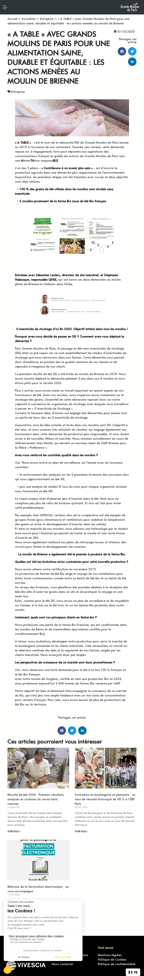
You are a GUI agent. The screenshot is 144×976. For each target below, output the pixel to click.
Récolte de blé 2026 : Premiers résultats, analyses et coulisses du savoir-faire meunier (36, 799)
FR (135, 972)
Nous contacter (62, 964)
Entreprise (47, 19)
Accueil (12, 19)
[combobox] (133, 972)
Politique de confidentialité (116, 964)
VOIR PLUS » (14, 831)
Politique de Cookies (112, 959)
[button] (122, 51)
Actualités (29, 19)
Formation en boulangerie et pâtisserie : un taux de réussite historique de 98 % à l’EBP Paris (105, 799)
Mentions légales (110, 955)
